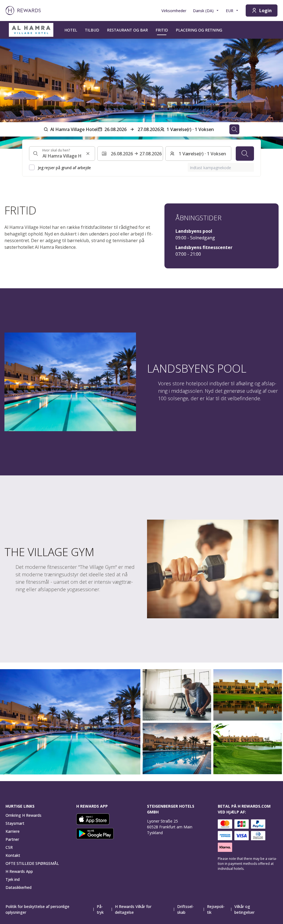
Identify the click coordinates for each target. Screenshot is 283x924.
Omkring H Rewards (23, 815)
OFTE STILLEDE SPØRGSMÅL (32, 863)
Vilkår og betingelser (244, 909)
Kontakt (13, 855)
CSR (9, 847)
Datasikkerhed (19, 887)
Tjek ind (13, 879)
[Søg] (245, 153)
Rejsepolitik (216, 909)
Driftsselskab (185, 909)
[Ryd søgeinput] (88, 153)
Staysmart (15, 823)
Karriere (13, 831)
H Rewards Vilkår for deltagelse (133, 909)
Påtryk (100, 909)
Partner (12, 839)
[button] (70, 721)
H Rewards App (19, 871)
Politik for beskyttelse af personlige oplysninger (37, 909)
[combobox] (62, 153)
